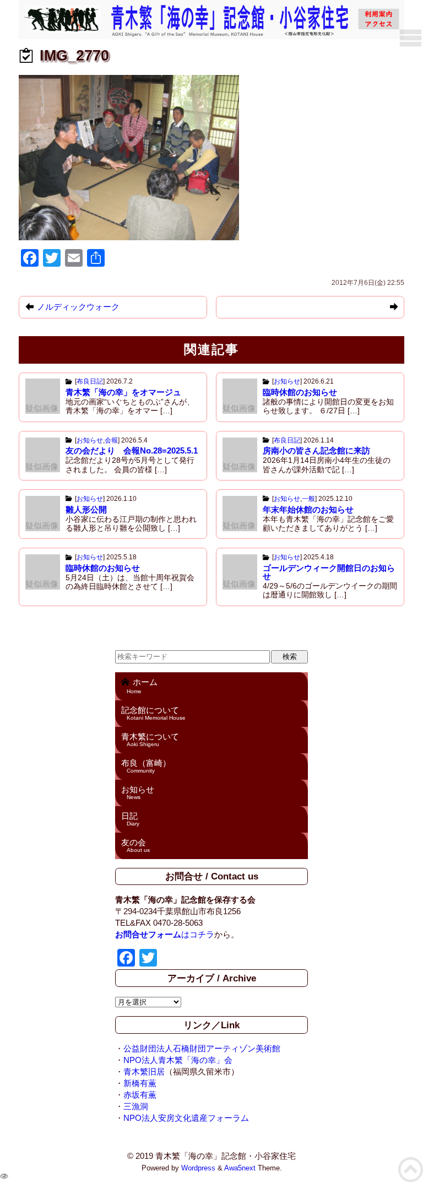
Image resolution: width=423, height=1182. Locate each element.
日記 (130, 819)
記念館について (153, 713)
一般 (308, 499)
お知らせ (287, 381)
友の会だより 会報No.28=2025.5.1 (132, 450)
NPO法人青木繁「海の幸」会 (177, 1060)
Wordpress (198, 1168)
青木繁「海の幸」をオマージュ (123, 392)
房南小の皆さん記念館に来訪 (316, 450)
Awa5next (240, 1168)
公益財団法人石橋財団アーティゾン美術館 (201, 1048)
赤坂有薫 (139, 1094)
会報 (111, 440)
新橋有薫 (139, 1083)
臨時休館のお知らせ (300, 392)
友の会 (135, 845)
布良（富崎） (146, 766)
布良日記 (90, 381)
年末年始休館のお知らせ (308, 509)
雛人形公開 (86, 509)
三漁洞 (135, 1106)
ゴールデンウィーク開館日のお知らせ (329, 572)
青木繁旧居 (144, 1071)
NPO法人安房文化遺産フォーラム (186, 1117)
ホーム (142, 685)
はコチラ (164, 934)
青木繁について (150, 739)
